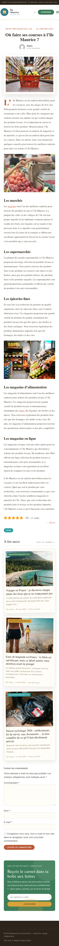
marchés (12, 206)
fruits (21, 410)
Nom (7, 810)
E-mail (8, 822)
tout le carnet (45, 542)
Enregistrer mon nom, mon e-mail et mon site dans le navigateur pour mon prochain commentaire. (29, 837)
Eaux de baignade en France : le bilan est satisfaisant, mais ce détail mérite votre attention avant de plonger (29, 660)
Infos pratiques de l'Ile (19, 29)
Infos (9, 530)
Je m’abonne (29, 904)
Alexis (29, 46)
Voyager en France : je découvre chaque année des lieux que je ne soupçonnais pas (29, 592)
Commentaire (12, 782)
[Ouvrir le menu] (57, 12)
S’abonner (46, 12)
